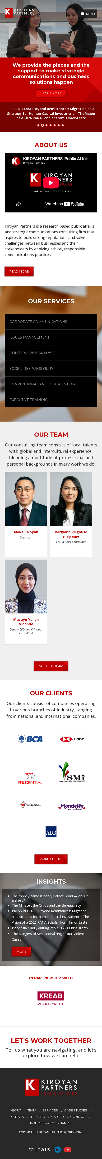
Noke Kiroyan (26, 531)
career (57, 1117)
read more (19, 271)
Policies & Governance (50, 1123)
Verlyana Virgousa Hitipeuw (71, 534)
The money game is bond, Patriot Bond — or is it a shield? (50, 898)
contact (78, 1117)
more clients (51, 859)
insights (37, 1117)
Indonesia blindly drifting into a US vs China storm (50, 928)
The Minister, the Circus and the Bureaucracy (46, 905)
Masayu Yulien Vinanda (26, 621)
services (50, 1110)
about (15, 1110)
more (21, 951)
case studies (75, 1110)
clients (17, 1117)
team (32, 1110)
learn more (51, 93)
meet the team (51, 666)
